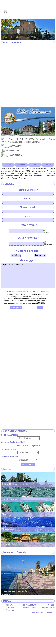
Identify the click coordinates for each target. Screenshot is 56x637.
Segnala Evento (48, 607)
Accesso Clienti (29, 607)
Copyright (10, 610)
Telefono (28, 216)
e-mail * (28, 198)
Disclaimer (10, 605)
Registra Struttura (29, 605)
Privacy (11, 607)
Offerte (35, 165)
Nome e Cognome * (28, 190)
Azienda (8, 165)
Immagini (21, 165)
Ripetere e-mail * (28, 207)
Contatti (48, 165)
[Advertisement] (28, 76)
